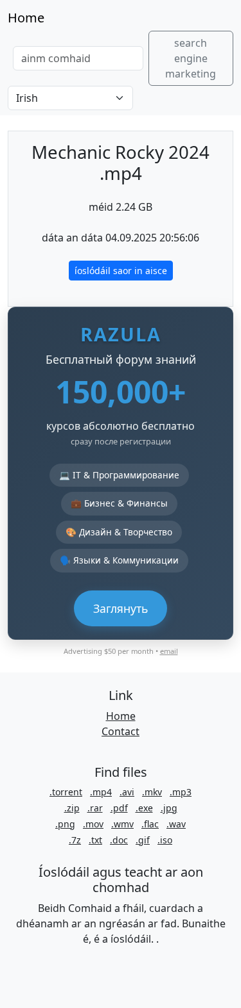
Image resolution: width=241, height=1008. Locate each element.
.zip (72, 808)
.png (65, 824)
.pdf (119, 808)
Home (26, 17)
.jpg (169, 808)
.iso (164, 840)
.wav (176, 824)
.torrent (65, 792)
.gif (143, 840)
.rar (95, 808)
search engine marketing (190, 58)
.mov (93, 824)
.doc (119, 840)
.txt (95, 840)
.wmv (122, 824)
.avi (127, 792)
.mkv (152, 792)
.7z (75, 840)
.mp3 (181, 792)
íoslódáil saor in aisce (121, 270)
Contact (120, 731)
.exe (144, 808)
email (169, 651)
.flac (150, 824)
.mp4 (101, 792)
